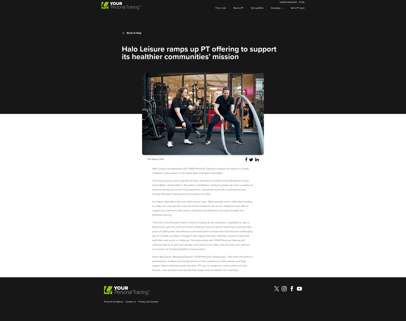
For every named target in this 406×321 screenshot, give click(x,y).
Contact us (131, 301)
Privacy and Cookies (148, 301)
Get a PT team (297, 8)
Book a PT (238, 8)
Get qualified (257, 8)
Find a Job (221, 8)
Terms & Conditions (113, 301)
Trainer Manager (288, 2)
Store (301, 2)
